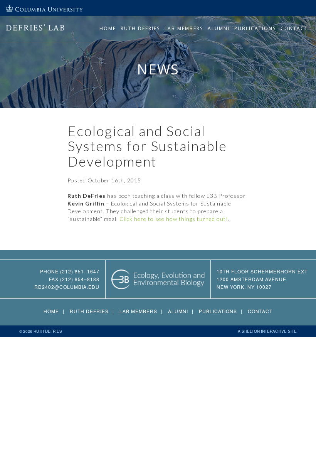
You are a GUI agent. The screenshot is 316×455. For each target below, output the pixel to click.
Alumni (219, 28)
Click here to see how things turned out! (173, 219)
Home (107, 28)
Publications (255, 28)
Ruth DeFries (140, 28)
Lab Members (184, 28)
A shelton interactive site (267, 331)
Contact (294, 28)
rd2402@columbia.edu (66, 286)
